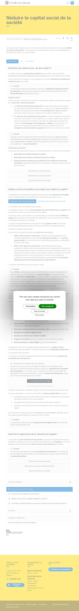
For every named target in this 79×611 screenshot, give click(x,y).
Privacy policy (39, 315)
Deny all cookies (39, 311)
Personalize (30, 306)
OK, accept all (47, 306)
